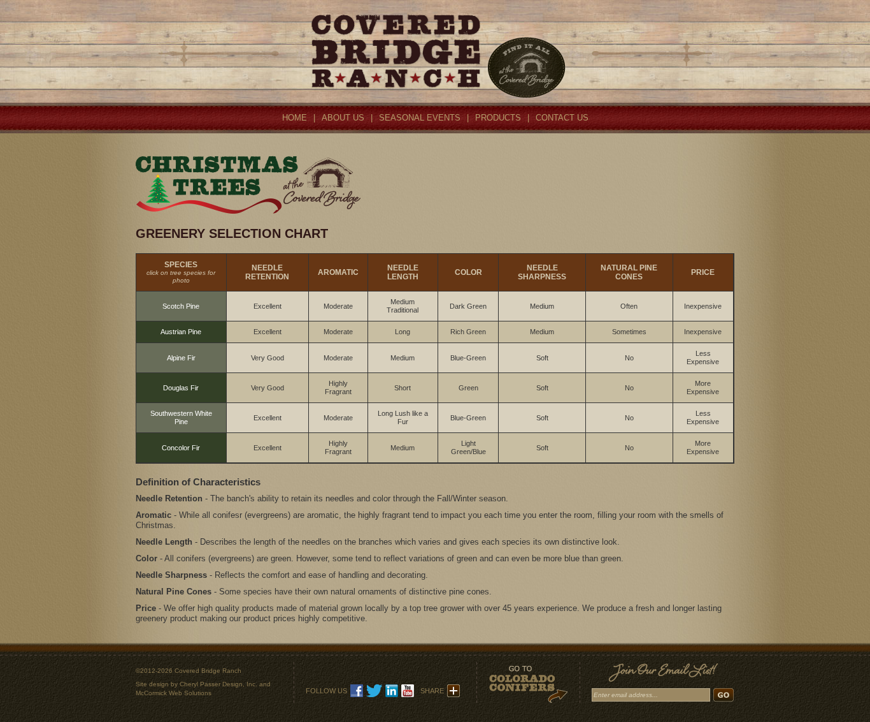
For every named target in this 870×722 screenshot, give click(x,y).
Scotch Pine (180, 306)
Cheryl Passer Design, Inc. (218, 684)
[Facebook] (356, 694)
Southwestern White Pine (181, 417)
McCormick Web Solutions (173, 692)
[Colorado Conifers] (527, 699)
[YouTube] (407, 694)
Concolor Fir (181, 448)
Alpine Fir (181, 358)
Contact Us (562, 117)
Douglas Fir (181, 388)
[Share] (453, 694)
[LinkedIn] (391, 694)
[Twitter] (374, 694)
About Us (343, 117)
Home (294, 117)
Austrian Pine (180, 331)
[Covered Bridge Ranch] (435, 96)
